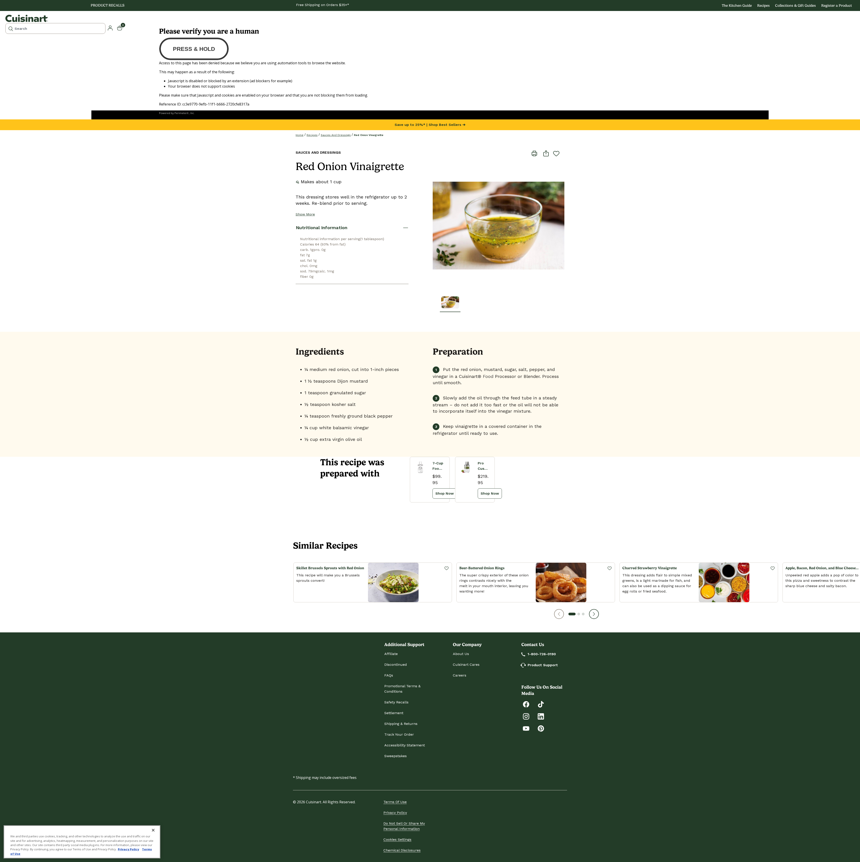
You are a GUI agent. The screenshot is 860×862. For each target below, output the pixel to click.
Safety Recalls (396, 702)
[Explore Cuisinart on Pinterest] (541, 728)
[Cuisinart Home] (26, 18)
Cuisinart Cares (466, 664)
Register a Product (836, 5)
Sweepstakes (395, 756)
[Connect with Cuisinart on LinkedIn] (541, 716)
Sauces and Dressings (336, 135)
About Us (461, 654)
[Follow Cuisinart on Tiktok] (541, 704)
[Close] (153, 830)
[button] (559, 614)
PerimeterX (181, 113)
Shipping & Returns (400, 724)
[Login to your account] (110, 27)
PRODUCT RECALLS (108, 5)
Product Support (543, 665)
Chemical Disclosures (402, 850)
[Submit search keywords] (10, 28)
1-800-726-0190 (542, 654)
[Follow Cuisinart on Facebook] (526, 704)
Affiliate (391, 654)
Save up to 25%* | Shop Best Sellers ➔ (430, 125)
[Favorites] (446, 568)
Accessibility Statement (404, 745)
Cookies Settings (397, 839)
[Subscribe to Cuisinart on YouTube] (526, 728)
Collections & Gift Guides (795, 5)
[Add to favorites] (556, 153)
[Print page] (534, 153)
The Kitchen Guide (737, 5)
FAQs (388, 675)
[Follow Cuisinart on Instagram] (526, 716)
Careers (459, 675)
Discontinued (395, 664)
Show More (305, 214)
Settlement (393, 713)
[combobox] (55, 28)
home (299, 135)
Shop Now (444, 493)
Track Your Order (399, 734)
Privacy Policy (395, 812)
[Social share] (546, 153)
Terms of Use (395, 802)
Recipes (763, 5)
